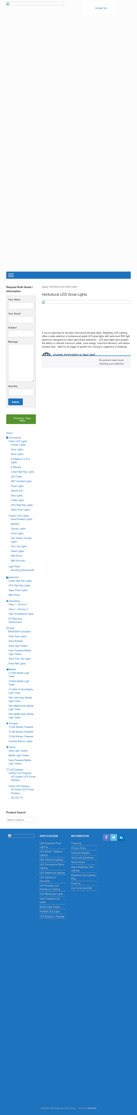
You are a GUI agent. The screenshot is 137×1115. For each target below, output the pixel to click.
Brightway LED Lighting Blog (83, 876)
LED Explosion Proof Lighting (50, 844)
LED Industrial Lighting (51, 859)
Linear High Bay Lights (22, 471)
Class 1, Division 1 (18, 604)
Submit (15, 401)
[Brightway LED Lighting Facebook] (106, 837)
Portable (13, 723)
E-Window (16, 467)
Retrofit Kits (17, 490)
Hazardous (14, 601)
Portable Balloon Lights (20, 741)
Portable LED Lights (50, 911)
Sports (12, 747)
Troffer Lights (17, 500)
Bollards (15, 524)
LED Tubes (16, 476)
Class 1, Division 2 (18, 609)
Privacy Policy (78, 848)
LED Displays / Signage (52, 916)
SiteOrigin (92, 1108)
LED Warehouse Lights (51, 893)
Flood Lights (17, 533)
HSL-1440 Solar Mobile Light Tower (20, 699)
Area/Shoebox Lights (21, 519)
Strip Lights (17, 495)
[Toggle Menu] (11, 275)
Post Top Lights (19, 546)
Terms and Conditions (82, 857)
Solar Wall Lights (17, 663)
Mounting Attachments (22, 570)
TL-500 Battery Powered (21, 736)
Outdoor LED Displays (20, 773)
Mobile (12, 669)
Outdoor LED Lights (19, 515)
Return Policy (78, 862)
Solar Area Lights (17, 636)
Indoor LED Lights (18, 441)
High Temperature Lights (21, 613)
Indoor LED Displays (19, 786)
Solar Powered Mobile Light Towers (20, 652)
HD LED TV (17, 797)
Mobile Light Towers (19, 755)
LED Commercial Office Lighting (52, 866)
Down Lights (17, 454)
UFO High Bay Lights (22, 505)
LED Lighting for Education (48, 879)
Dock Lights (17, 449)
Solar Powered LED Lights (50, 900)
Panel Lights (17, 486)
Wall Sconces (18, 560)
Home (45, 286)
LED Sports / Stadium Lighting (51, 853)
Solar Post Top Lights (20, 658)
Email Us (76, 883)
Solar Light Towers (18, 645)
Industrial (14, 577)
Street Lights (17, 551)
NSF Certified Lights (21, 481)
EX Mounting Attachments (15, 620)
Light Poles (14, 566)
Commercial (15, 437)
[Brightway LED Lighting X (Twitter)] (113, 837)
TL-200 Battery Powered (21, 727)
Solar (11, 628)
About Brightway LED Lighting (82, 868)
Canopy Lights (18, 444)
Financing (76, 843)
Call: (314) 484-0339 (81, 888)
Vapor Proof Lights (20, 509)
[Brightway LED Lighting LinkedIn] (121, 837)
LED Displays (16, 769)
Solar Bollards (16, 641)
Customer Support (80, 852)
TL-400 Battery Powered (21, 731)
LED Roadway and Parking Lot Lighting (50, 887)
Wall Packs (16, 555)
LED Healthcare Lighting (52, 872)
